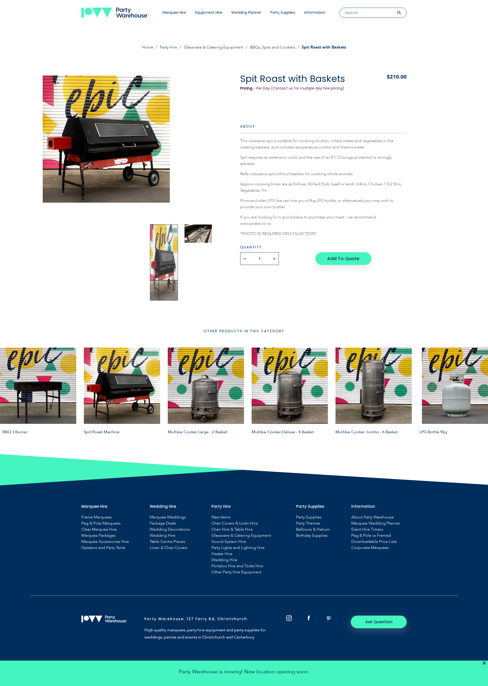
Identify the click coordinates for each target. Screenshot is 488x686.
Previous (8, 391)
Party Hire (168, 47)
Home (147, 47)
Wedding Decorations (170, 529)
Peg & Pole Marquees (100, 523)
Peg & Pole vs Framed (371, 535)
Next (480, 391)
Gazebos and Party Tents (103, 547)
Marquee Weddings (168, 517)
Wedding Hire (162, 535)
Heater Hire (221, 553)
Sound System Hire (228, 541)
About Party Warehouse (372, 517)
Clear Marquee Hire (99, 529)
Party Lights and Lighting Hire (238, 547)
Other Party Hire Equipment (236, 572)
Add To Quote (343, 258)
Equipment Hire (208, 12)
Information (314, 12)
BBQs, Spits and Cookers (272, 47)
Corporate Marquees (370, 547)
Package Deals (163, 523)
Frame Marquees (96, 517)
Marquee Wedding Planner (375, 523)
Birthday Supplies (312, 535)
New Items (221, 517)
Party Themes (308, 523)
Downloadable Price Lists (374, 541)
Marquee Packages (98, 535)
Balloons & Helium (313, 529)
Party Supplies (282, 12)
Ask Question (378, 622)
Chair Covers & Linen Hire (234, 523)
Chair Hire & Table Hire (232, 529)
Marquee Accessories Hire (105, 541)
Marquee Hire (174, 12)
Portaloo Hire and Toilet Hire (237, 566)
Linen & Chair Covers (168, 547)
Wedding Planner (246, 12)
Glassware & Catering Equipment (213, 47)
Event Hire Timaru (367, 529)
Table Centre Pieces (167, 541)
